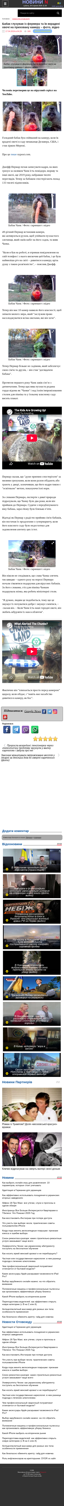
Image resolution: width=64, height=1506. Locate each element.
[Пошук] (58, 13)
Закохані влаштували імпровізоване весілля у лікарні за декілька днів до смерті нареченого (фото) (28, 758)
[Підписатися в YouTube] (5, 716)
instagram (37, 837)
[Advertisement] (32, 794)
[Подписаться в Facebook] (44, 711)
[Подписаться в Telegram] (50, 711)
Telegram (29, 837)
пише (14, 154)
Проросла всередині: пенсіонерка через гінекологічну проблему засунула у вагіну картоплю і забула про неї (27, 748)
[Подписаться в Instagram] (55, 711)
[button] (59, 37)
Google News (32, 711)
